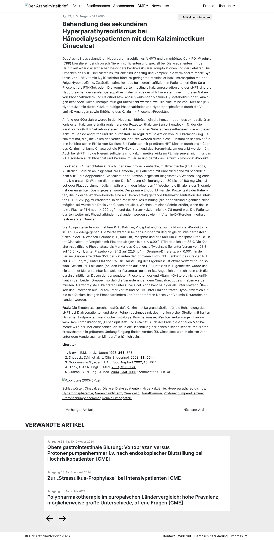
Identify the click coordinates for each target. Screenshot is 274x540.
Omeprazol (132, 393)
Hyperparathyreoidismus (186, 388)
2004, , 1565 (123, 372)
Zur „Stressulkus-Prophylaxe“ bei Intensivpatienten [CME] (115, 478)
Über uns (224, 6)
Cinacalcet (93, 388)
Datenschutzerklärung (211, 536)
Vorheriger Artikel (79, 410)
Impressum (239, 536)
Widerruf (184, 536)
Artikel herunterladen (196, 17)
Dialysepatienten (128, 388)
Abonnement (123, 6)
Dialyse (108, 388)
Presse (208, 6)
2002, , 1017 (145, 362)
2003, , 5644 (142, 357)
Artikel (77, 6)
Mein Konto (246, 6)
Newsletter (160, 6)
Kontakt (169, 536)
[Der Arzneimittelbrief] (46, 5)
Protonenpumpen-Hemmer (184, 393)
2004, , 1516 (124, 367)
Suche (240, 6)
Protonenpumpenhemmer (81, 398)
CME (141, 6)
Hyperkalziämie (154, 388)
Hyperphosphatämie (77, 393)
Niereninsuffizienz (108, 393)
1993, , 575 (120, 353)
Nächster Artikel (196, 410)
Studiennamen (98, 6)
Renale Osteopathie (117, 398)
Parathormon (152, 393)
